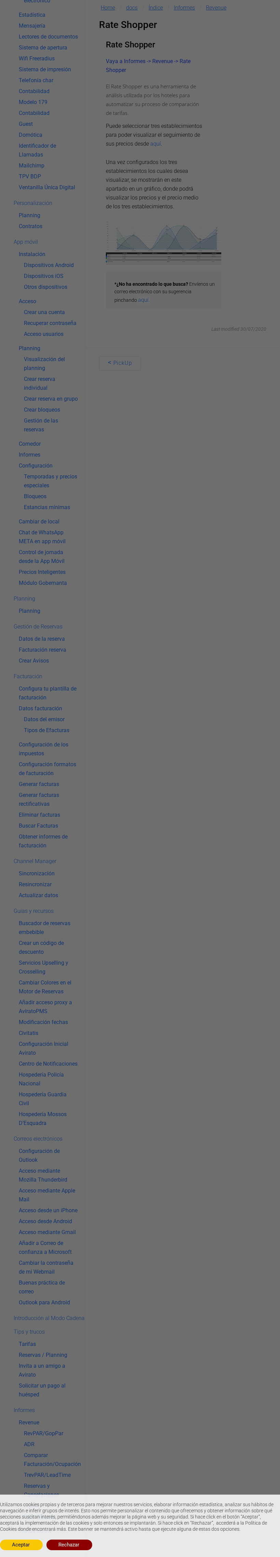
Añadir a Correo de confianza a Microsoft (45, 1247)
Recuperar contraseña (50, 323)
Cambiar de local (39, 521)
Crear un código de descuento (41, 947)
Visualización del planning (44, 363)
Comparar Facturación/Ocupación (52, 1459)
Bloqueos (35, 496)
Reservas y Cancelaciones (41, 1490)
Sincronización (37, 873)
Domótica (30, 135)
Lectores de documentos (48, 36)
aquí (155, 143)
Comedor (30, 444)
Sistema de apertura (43, 47)
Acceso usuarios (44, 334)
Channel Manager (35, 861)
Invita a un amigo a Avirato (42, 1370)
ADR (29, 1444)
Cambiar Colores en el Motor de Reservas (45, 987)
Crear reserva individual (39, 383)
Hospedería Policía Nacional (41, 1079)
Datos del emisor (44, 719)
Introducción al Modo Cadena (49, 1318)
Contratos (30, 226)
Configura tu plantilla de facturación (47, 693)
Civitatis (28, 1033)
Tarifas (27, 1344)
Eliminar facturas (39, 815)
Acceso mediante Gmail (47, 1232)
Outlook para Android (44, 1302)
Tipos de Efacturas (46, 730)
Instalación (32, 254)
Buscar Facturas (38, 825)
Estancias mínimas (47, 507)
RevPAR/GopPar (43, 1433)
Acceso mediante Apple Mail (47, 1195)
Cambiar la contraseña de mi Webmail (46, 1267)
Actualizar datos (38, 895)
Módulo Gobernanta (43, 583)
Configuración (36, 465)
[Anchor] (160, 44)
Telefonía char (36, 80)
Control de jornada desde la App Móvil (42, 556)
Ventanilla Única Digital (47, 187)
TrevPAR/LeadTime (47, 1475)
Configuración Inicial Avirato (43, 1048)
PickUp (120, 362)
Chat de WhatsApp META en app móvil (42, 537)
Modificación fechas (43, 1022)
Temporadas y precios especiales (50, 481)
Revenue (29, 1422)
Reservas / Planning (43, 1355)
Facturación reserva (42, 650)
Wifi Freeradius (37, 58)
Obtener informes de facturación (43, 841)
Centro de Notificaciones (48, 1064)
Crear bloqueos (42, 409)
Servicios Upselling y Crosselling (43, 967)
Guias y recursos (34, 911)
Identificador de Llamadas (37, 150)
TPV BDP (30, 176)
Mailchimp (31, 165)
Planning (29, 215)
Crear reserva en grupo (51, 399)
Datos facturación (40, 708)
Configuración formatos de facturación (47, 768)
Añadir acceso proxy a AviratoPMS (45, 1006)
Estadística (32, 15)
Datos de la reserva (42, 639)
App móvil (26, 242)
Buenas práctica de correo (42, 1287)
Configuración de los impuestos (43, 749)
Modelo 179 (33, 102)
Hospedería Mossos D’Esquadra (43, 1118)
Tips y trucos (29, 1332)
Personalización (33, 203)
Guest (26, 124)
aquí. (144, 300)
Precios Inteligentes (42, 572)
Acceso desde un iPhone (48, 1210)
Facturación (28, 676)
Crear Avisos (34, 660)
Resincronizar (35, 884)
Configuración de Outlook (39, 1155)
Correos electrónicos (38, 1139)
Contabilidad (34, 91)
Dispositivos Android (49, 265)
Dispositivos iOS (44, 276)
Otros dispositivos (45, 287)
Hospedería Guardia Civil (43, 1099)
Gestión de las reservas (41, 425)
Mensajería (32, 26)
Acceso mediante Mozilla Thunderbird (43, 1175)
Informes (29, 454)
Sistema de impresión (45, 69)
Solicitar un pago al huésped (42, 1390)
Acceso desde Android (45, 1221)
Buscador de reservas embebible (44, 927)
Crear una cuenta (44, 312)
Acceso (27, 301)
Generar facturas (39, 784)
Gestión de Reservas (38, 626)
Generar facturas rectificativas (39, 799)
